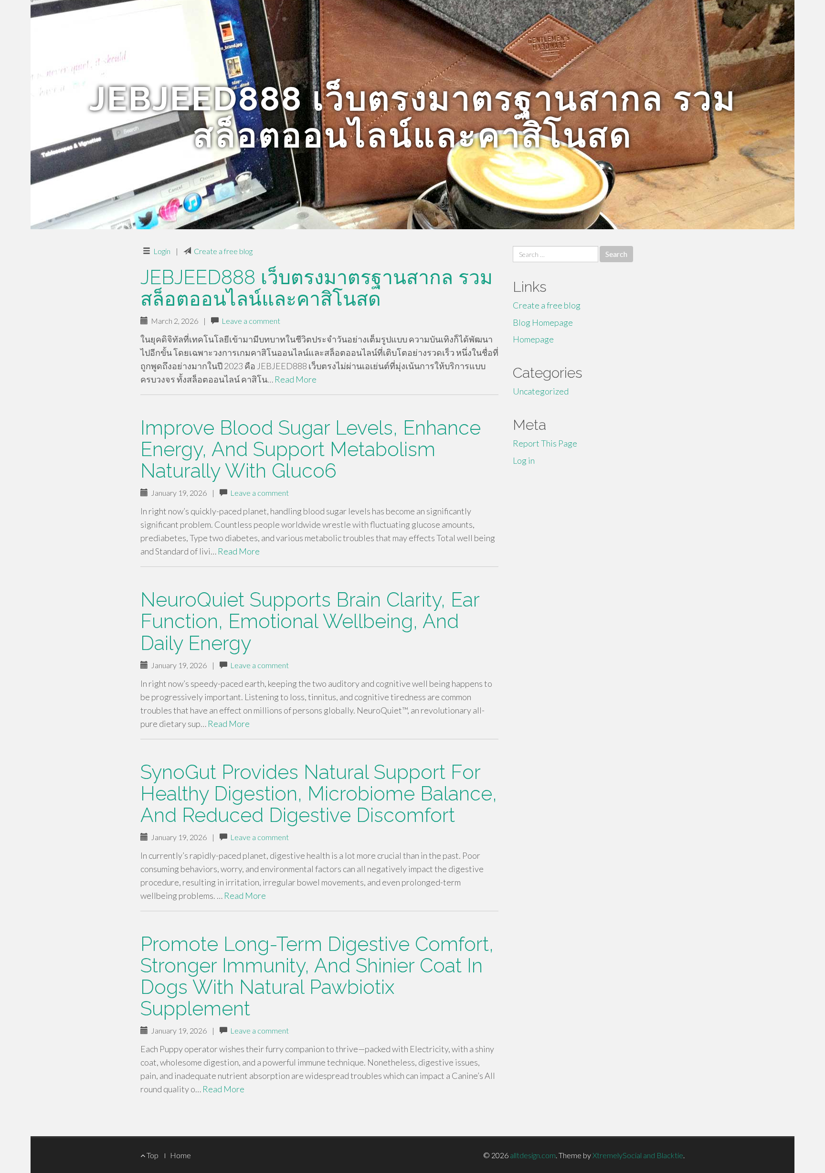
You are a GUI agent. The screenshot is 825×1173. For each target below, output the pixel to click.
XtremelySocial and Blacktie (637, 1155)
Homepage (533, 339)
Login (161, 251)
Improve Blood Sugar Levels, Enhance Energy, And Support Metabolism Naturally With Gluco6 (310, 449)
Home (180, 1155)
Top (152, 1155)
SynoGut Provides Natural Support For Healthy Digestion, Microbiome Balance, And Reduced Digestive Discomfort (318, 793)
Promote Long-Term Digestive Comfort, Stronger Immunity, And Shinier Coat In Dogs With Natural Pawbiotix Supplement (317, 976)
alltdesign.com (533, 1155)
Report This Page (545, 443)
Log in (524, 460)
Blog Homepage (543, 322)
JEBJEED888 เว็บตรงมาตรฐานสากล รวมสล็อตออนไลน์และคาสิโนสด (316, 288)
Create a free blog (223, 251)
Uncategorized (541, 391)
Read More (296, 379)
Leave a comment (251, 320)
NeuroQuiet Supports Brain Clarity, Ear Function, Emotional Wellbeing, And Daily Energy (309, 621)
